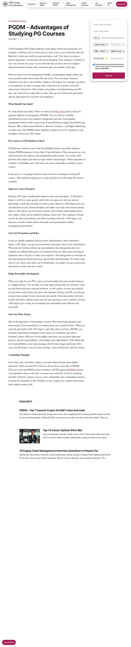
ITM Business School (17, 21)
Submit (108, 75)
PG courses (60, 111)
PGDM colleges (75, 369)
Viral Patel (12, 39)
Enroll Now (9, 642)
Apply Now (122, 4)
